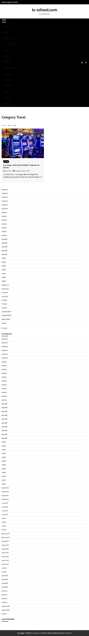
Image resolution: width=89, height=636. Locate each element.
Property (7, 80)
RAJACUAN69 (6, 319)
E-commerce (8, 44)
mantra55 (5, 292)
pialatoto (4, 591)
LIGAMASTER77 (7, 312)
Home (5, 27)
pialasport (5, 189)
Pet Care (7, 74)
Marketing (8, 62)
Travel (6, 92)
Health (6, 56)
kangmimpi (5, 285)
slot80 (4, 258)
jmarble (4, 568)
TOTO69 (4, 300)
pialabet (4, 212)
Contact (7, 98)
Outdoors (8, 38)
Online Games (9, 68)
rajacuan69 (5, 541)
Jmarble (4, 323)
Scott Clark (8, 171)
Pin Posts (7, 104)
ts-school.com (44, 9)
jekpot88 (4, 239)
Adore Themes (66, 633)
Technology (8, 86)
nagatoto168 (6, 606)
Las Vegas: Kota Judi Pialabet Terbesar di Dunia (21, 166)
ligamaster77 (6, 533)
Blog (5, 32)
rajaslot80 (5, 575)
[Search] (85, 62)
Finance (6, 50)
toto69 (4, 518)
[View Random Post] (82, 62)
